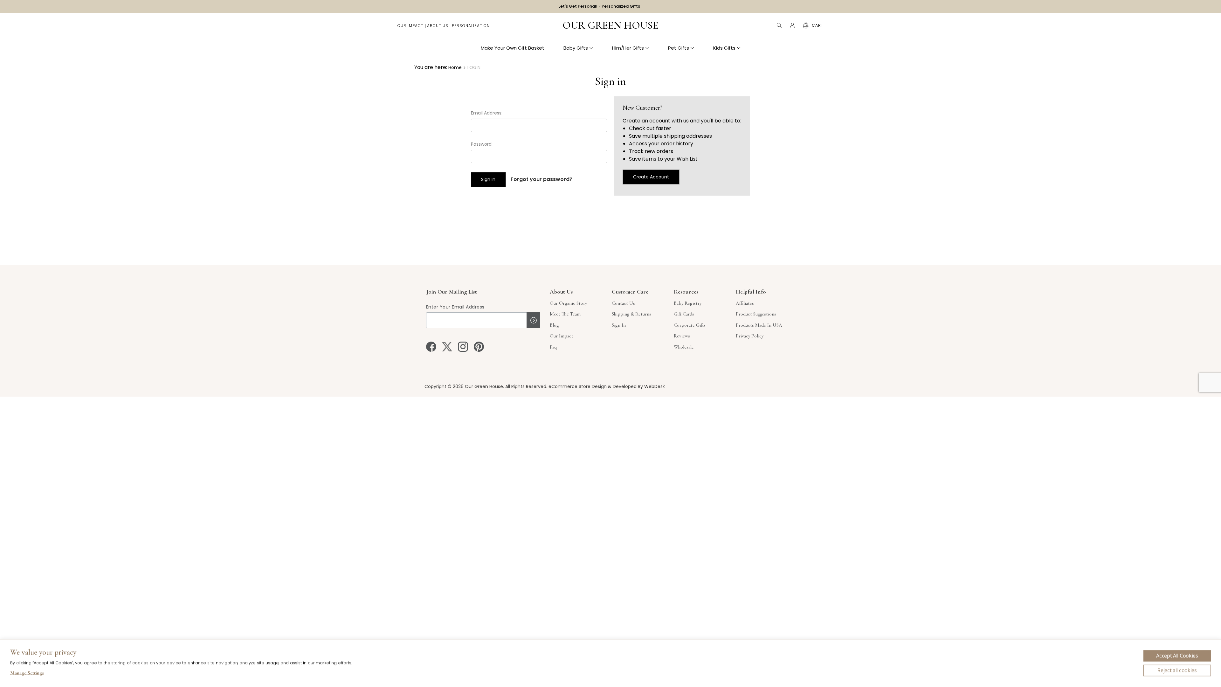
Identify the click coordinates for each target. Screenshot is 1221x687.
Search (779, 25)
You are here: (430, 67)
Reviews (682, 336)
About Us (437, 25)
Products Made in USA (759, 325)
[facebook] (431, 347)
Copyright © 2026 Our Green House (463, 386)
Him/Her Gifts (628, 48)
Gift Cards (684, 314)
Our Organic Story (568, 303)
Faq (553, 347)
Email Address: (486, 113)
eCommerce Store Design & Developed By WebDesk (606, 386)
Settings (27, 673)
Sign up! (533, 320)
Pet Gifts (678, 48)
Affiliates (745, 303)
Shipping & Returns (631, 314)
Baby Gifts (575, 48)
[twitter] (447, 347)
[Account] (792, 25)
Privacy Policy (749, 336)
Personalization (471, 25)
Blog (554, 325)
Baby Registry (687, 303)
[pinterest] (479, 347)
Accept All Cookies (1177, 655)
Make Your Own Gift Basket (512, 48)
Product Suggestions (756, 314)
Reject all (1177, 670)
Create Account (651, 177)
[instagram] (463, 347)
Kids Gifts (724, 48)
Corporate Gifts (690, 325)
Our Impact (410, 25)
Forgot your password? (541, 179)
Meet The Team (565, 314)
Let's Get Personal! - (599, 6)
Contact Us (623, 303)
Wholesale (684, 347)
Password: (482, 144)
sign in (619, 325)
